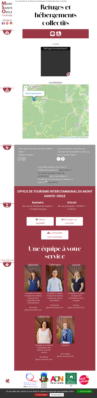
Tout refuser (42, 395)
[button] (33, 99)
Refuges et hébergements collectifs (53, 1)
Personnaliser (57, 395)
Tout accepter (85, 391)
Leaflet (62, 137)
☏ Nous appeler (40, 221)
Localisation (55, 82)
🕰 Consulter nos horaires (54, 235)
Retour (24, 1)
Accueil (18, 1)
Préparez (33, 1)
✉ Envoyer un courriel (69, 221)
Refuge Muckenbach (34, 93)
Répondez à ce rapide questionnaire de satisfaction (54, 173)
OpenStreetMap (73, 137)
